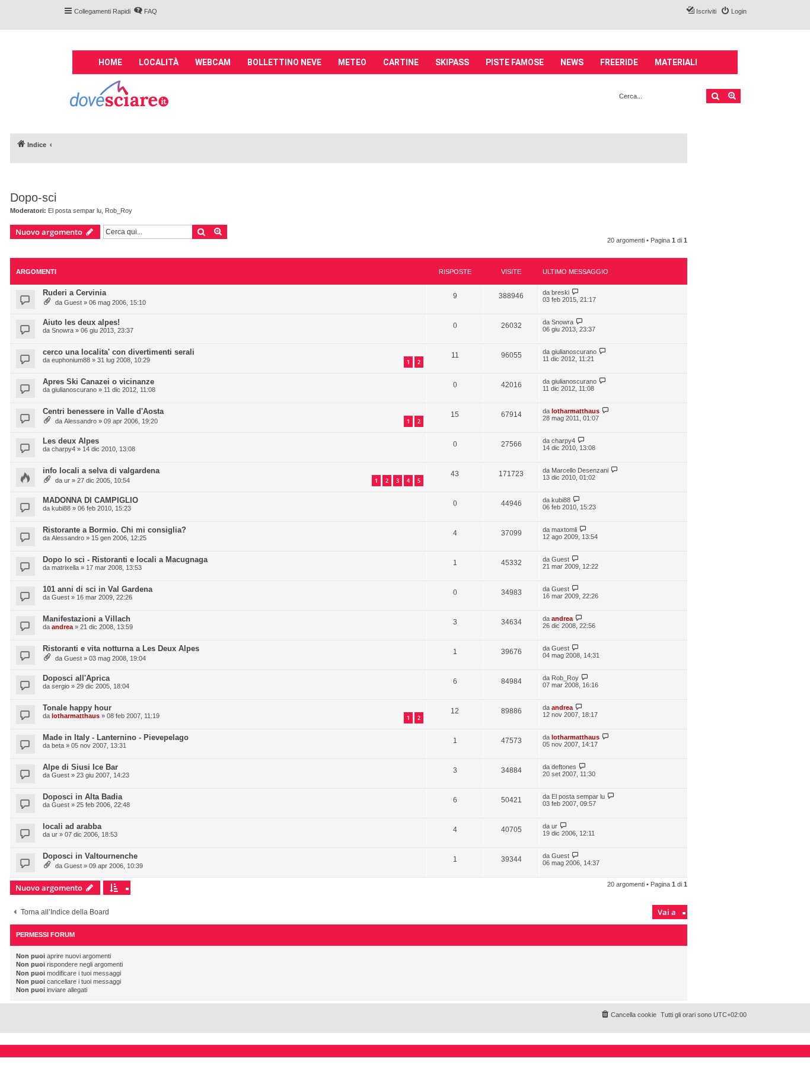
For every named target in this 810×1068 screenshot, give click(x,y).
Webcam (213, 62)
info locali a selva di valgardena (101, 470)
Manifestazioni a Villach (86, 618)
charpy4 (63, 448)
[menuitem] (145, 11)
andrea (62, 626)
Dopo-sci (33, 197)
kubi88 (61, 508)
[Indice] (120, 95)
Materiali (676, 62)
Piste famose (515, 62)
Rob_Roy (118, 210)
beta (58, 745)
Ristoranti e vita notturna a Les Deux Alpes (121, 648)
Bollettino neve (284, 62)
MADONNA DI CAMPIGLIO (90, 500)
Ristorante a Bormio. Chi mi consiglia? (114, 529)
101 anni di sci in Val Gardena (97, 589)
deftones (563, 766)
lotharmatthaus (575, 411)
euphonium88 (71, 360)
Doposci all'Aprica (76, 678)
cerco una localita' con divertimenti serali (118, 352)
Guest (73, 302)
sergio (60, 686)
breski (560, 292)
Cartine (401, 62)
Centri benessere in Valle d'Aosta (103, 411)
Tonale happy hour (77, 707)
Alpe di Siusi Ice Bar (80, 767)
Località (158, 62)
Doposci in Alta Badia (82, 796)
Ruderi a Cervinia (74, 292)
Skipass (452, 62)
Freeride (619, 62)
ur (67, 480)
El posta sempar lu (74, 210)
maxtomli (564, 529)
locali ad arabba (72, 826)
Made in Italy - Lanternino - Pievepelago (116, 737)
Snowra (63, 330)
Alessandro (80, 421)
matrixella (65, 567)
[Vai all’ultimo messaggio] (575, 292)
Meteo (352, 62)
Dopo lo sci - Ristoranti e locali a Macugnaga (125, 559)
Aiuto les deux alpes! (81, 322)
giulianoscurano (574, 351)
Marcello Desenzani (579, 470)
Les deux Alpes (71, 440)
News (571, 62)
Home (110, 62)
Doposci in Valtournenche (90, 856)
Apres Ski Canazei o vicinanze (98, 381)
